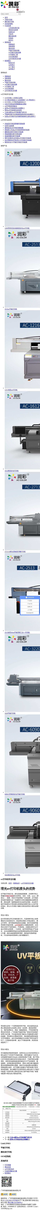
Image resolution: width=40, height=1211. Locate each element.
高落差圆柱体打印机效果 (13, 134)
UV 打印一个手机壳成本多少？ (15, 102)
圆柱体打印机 (9, 21)
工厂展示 (12, 67)
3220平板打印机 (10, 713)
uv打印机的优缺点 (11, 106)
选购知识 (12, 44)
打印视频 (8, 1165)
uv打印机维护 (13, 56)
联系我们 (8, 61)
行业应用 (8, 26)
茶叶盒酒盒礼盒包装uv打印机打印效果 (18, 138)
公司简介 (12, 65)
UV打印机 (14, 1200)
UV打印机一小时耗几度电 (14, 98)
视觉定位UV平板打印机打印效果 (16, 142)
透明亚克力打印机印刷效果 (14, 128)
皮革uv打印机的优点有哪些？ (15, 108)
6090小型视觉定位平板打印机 (15, 794)
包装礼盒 (12, 32)
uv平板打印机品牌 (15, 52)
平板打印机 (8, 19)
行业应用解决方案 (11, 1171)
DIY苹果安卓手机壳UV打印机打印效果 (18, 140)
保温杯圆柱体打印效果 (12, 136)
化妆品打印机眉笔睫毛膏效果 (15, 123)
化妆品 (11, 38)
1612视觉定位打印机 (12, 471)
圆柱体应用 (12, 36)
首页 (6, 17)
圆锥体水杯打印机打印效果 (14, 132)
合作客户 (12, 69)
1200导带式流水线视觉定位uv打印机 (17, 228)
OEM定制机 (9, 24)
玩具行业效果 (9, 126)
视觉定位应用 (13, 30)
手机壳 (11, 34)
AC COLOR (7, 1200)
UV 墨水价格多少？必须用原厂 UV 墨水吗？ (20, 100)
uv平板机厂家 (13, 54)
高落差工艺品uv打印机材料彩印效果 (17, 130)
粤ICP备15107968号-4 (15, 1202)
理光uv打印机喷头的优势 (13, 110)
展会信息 (12, 48)
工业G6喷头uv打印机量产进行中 (16, 112)
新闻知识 (8, 42)
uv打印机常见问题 (15, 58)
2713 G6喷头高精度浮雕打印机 (15, 551)
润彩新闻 (12, 46)
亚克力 (11, 40)
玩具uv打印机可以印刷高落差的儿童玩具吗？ (20, 116)
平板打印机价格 (14, 50)
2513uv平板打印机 (11, 309)
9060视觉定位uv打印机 (12, 875)
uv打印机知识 (9, 1169)
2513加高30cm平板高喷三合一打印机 (17, 632)
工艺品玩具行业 (14, 28)
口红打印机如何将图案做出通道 (15, 104)
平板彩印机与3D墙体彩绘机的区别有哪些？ (20, 114)
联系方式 (12, 63)
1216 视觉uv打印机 (11, 390)
